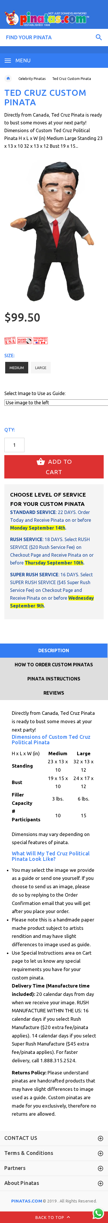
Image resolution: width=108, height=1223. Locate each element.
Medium (17, 368)
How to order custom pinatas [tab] (54, 664)
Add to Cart (59, 466)
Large (40, 368)
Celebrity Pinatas (32, 79)
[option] (54, 231)
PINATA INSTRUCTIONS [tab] (53, 678)
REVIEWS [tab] (53, 692)
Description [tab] (53, 650)
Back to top (50, 1217)
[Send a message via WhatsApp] (98, 1213)
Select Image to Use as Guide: (34, 393)
